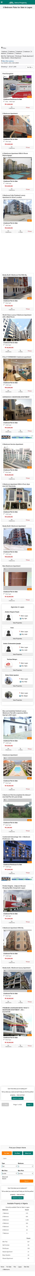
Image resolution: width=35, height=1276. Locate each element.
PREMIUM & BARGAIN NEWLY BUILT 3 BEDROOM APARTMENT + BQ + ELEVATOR (16, 1010)
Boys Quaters (6, 58)
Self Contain (11, 56)
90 (28, 1258)
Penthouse (19, 56)
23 (27, 1230)
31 (28, 1252)
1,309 (27, 1220)
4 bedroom (27, 51)
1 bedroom (4, 51)
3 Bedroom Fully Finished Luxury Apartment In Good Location (14, 196)
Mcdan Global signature (12, 675)
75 (27, 1226)
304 (27, 1223)
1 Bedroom (6, 1213)
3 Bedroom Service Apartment (13, 444)
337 (28, 1242)
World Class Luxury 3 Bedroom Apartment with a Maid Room (17, 316)
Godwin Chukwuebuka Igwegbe (12, 643)
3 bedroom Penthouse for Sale (12, 99)
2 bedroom (12, 51)
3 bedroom (19, 51)
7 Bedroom (6, 1233)
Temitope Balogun (12, 659)
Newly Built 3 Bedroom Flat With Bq (15, 275)
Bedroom (21, 1163)
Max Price (21, 1170)
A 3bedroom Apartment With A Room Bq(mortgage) (15, 154)
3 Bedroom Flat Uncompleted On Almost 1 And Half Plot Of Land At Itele (17, 796)
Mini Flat (3, 56)
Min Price (4, 1170)
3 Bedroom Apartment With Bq (13, 928)
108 (28, 1248)
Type (3, 1163)
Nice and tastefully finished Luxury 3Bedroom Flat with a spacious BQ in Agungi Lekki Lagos (15, 713)
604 (27, 1216)
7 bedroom (18, 53)
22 (28, 1255)
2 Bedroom (6, 1216)
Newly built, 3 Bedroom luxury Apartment (16, 968)
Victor (12, 628)
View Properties (17, 623)
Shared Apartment (16, 58)
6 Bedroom (6, 1230)
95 (28, 1245)
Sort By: (29, 67)
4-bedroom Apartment (10, 755)
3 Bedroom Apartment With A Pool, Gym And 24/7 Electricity (16, 485)
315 (27, 1213)
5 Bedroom (6, 1226)
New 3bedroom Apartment (11, 566)
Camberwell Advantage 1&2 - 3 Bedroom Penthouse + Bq (16, 838)
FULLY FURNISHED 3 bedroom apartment (17, 357)
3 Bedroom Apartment (10, 113)
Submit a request (17, 1098)
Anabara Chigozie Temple (12, 612)
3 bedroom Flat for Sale (10, 139)
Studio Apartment (28, 56)
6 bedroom (11, 53)
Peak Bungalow (8, 74)
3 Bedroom (6, 1220)
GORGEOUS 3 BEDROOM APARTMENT (16, 397)
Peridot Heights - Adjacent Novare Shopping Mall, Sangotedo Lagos (14, 887)
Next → (29, 1104)
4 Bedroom (6, 1223)
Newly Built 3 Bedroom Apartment (14, 526)
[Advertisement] (17, 28)
